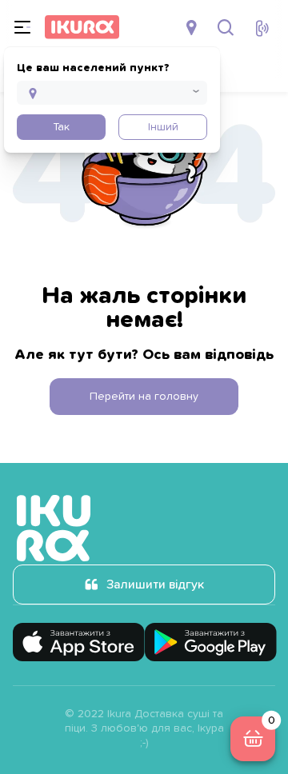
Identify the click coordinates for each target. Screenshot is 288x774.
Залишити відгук (155, 584)
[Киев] (193, 27)
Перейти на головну (144, 396)
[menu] (22, 27)
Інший (163, 127)
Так (61, 127)
